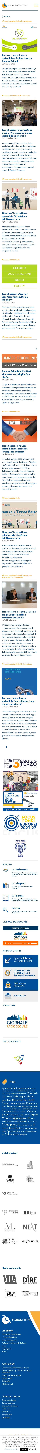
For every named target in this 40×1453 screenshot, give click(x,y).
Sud (22, 1131)
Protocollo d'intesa (25, 1125)
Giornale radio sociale (15, 922)
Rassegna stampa (8, 1403)
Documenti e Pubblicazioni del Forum (15, 1368)
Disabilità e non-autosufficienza (18, 1103)
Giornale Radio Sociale (10, 1406)
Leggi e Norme (7, 1378)
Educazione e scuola (30, 1106)
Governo (6, 1112)
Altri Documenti (7, 1384)
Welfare (23, 1135)
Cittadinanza (23, 1091)
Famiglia (19, 1109)
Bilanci (4, 1352)
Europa (13, 1109)
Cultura (9, 1097)
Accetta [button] (24, 1449)
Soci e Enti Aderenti (9, 1340)
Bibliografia (6, 1381)
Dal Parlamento (17, 1100)
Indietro (7, 16)
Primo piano (9, 1124)
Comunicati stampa (9, 1400)
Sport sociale (13, 1131)
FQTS (35, 1109)
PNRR (4, 1121)
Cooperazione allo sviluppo (16, 1093)
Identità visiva (7, 1415)
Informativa (32, 1449)
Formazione (9, 1006)
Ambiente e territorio (23, 1088)
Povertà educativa (32, 1121)
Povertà (23, 1121)
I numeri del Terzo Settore (11, 1375)
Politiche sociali (13, 1121)
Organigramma (7, 1349)
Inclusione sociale (18, 1112)
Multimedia (6, 1409)
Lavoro (27, 1115)
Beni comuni (14, 1091)
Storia (4, 1346)
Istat (21, 1115)
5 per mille (7, 1088)
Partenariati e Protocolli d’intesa (14, 1343)
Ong (32, 1118)
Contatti (7, 1418)
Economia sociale (14, 1106)
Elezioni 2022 (5, 1109)
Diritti (31, 1100)
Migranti (34, 1115)
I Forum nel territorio (9, 1337)
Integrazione (14, 1115)
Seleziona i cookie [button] (11, 1449)
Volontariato (12, 1134)
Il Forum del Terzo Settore (11, 1334)
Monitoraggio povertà (16, 1118)
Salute (27, 1128)
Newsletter (6, 1412)
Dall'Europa (19, 1097)
